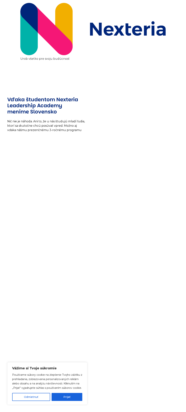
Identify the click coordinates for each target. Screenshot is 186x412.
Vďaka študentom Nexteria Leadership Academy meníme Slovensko (42, 105)
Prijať (66, 397)
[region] (47, 383)
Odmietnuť (31, 397)
